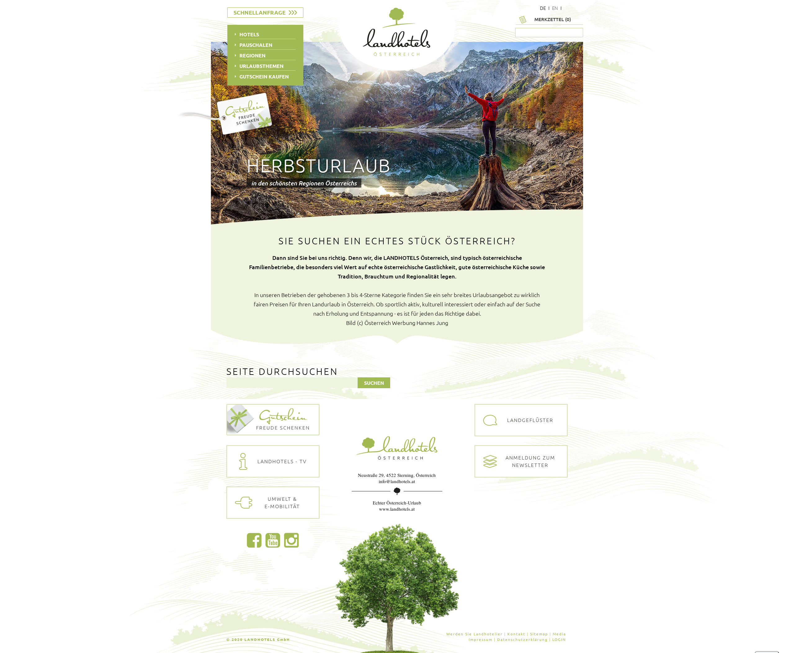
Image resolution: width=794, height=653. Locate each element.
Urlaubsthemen (261, 66)
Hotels (249, 34)
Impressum (481, 639)
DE (543, 8)
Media (559, 633)
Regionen (252, 55)
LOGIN (559, 639)
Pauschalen (255, 45)
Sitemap (539, 633)
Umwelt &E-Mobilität (282, 502)
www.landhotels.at (397, 509)
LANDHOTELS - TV (282, 461)
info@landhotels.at (397, 481)
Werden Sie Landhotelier (474, 633)
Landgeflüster (530, 419)
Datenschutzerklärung (522, 639)
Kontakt (516, 633)
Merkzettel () (552, 19)
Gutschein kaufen (264, 76)
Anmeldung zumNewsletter (530, 461)
